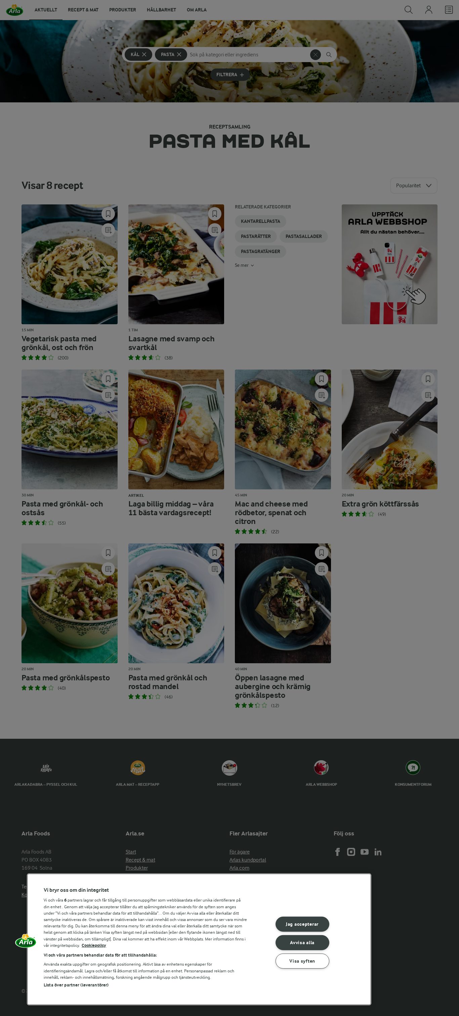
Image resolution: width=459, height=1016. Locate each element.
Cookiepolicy (94, 945)
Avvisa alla (302, 943)
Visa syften (302, 961)
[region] (199, 939)
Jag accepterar (302, 924)
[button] (26, 943)
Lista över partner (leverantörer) (76, 984)
